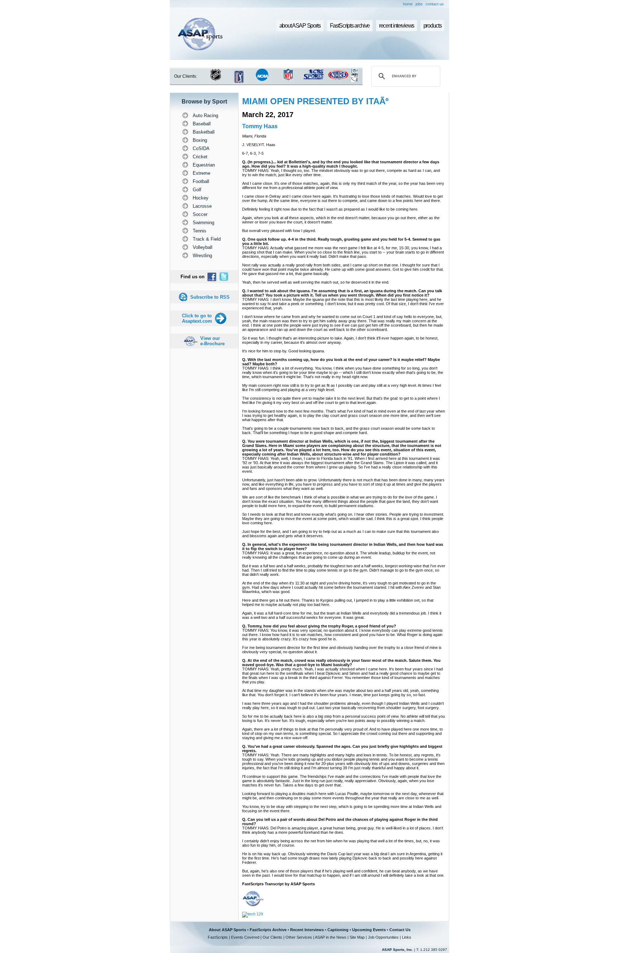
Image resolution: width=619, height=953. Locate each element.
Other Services (298, 937)
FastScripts (218, 937)
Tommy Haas (260, 126)
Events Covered (245, 937)
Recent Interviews (307, 930)
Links (406, 937)
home (408, 4)
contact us (435, 4)
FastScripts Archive (268, 930)
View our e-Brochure (212, 341)
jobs (419, 4)
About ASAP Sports (227, 930)
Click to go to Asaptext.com (197, 318)
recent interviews (396, 26)
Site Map (357, 937)
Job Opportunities (383, 937)
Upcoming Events (369, 930)
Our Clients (272, 937)
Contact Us (400, 930)
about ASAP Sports (300, 26)
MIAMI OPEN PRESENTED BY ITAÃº (315, 101)
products (432, 26)
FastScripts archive (350, 26)
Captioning (338, 930)
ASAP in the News (330, 937)
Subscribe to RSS (210, 297)
